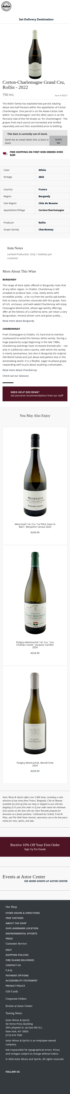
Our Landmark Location (22, 928)
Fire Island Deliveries (20, 960)
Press (9, 938)
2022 (41, 176)
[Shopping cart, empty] (61, 5)
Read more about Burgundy (18, 320)
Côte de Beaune (48, 203)
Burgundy (44, 196)
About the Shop (16, 923)
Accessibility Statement (21, 980)
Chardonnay (46, 229)
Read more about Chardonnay (20, 370)
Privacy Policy (15, 985)
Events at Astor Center (19, 1006)
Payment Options (17, 975)
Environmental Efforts (21, 933)
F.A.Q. (9, 970)
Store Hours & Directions (23, 913)
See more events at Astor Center (45, 881)
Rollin (42, 222)
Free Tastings (14, 918)
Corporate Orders (16, 998)
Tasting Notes (14, 1013)
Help (9, 949)
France (43, 189)
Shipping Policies (17, 954)
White (42, 170)
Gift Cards (12, 991)
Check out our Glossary (16, 375)
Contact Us (13, 965)
